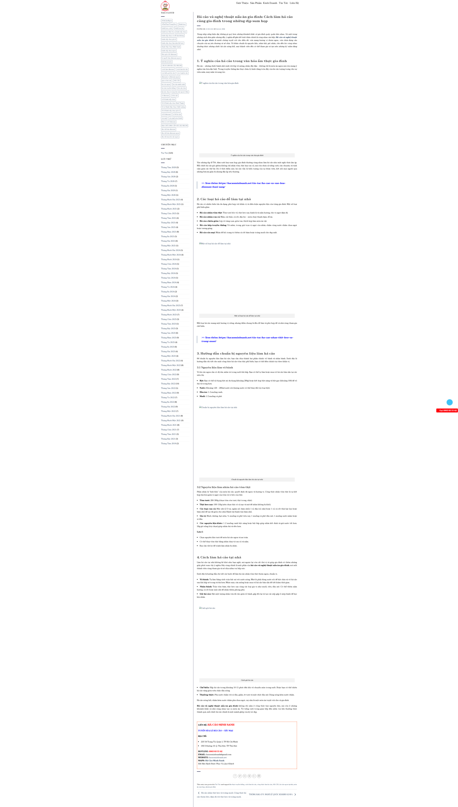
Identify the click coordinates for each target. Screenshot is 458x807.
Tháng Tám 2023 (168, 324)
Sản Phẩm (256, 3)
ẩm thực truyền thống (237, 784)
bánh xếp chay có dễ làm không (173, 35)
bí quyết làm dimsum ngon (171, 58)
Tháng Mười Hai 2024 (170, 250)
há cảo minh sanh (179, 84)
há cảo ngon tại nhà (286, 784)
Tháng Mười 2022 (169, 370)
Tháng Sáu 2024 (168, 278)
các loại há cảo (182, 73)
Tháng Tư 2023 (167, 342)
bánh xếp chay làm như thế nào (172, 43)
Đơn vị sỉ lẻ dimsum (169, 122)
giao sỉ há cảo (166, 80)
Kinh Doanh (270, 3)
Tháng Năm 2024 (168, 282)
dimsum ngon (174, 77)
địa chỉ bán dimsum (168, 129)
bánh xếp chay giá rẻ (169, 39)
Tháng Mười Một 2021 (171, 420)
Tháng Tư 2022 (167, 397)
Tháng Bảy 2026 (168, 172)
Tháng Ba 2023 (167, 347)
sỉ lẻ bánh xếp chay (168, 99)
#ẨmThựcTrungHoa (169, 24)
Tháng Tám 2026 (168, 167)
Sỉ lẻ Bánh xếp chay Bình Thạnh (173, 103)
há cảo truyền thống (169, 88)
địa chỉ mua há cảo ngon (170, 137)
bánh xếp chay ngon (169, 50)
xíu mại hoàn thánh (175, 118)
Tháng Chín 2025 (168, 213)
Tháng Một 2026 (168, 195)
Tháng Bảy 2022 (168, 383)
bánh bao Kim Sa (168, 32)
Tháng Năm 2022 (168, 393)
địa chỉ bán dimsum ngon (170, 133)
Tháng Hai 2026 (168, 190)
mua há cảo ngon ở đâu (180, 92)
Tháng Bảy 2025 (168, 222)
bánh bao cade (167, 28)
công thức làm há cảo (264, 784)
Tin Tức (283, 3)
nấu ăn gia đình (211, 787)
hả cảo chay (166, 92)
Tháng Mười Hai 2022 (170, 360)
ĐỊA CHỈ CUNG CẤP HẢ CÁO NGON (174, 125)
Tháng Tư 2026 (167, 181)
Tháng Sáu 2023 (168, 333)
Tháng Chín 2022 (168, 374)
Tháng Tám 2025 (168, 218)
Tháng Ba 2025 (167, 236)
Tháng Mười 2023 (169, 314)
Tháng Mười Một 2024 (171, 255)
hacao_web (220, 29)
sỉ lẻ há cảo (177, 114)
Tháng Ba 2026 (167, 186)
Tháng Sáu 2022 (168, 388)
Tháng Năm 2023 (168, 337)
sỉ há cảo (175, 95)
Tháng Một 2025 (168, 245)
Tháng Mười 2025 (169, 209)
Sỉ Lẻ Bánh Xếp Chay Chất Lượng (173, 107)
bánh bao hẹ (179, 28)
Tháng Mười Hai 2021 (170, 416)
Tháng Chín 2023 (168, 319)
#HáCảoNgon (167, 20)
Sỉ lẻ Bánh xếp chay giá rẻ (171, 110)
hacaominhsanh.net (218, 757)
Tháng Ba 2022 (167, 402)
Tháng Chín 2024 (168, 264)
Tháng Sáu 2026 (168, 176)
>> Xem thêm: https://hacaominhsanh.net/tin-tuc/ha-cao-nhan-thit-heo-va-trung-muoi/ (247, 339)
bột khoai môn (167, 62)
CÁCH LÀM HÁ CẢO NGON (171, 65)
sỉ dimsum (165, 95)
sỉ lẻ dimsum (166, 114)
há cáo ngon (166, 84)
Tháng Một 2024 (168, 301)
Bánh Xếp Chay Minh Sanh (171, 47)
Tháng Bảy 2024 (168, 273)
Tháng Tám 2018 (168, 443)
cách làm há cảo (182, 69)
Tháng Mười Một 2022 (171, 365)
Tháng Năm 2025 (168, 232)
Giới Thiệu (242, 3)
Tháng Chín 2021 (168, 429)
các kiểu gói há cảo (168, 73)
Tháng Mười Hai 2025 (170, 199)
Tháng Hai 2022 (168, 406)
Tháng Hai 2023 (168, 351)
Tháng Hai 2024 (168, 296)
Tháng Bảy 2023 (168, 328)
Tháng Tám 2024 (168, 268)
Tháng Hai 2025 (168, 241)
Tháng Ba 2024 (167, 291)
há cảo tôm (182, 88)
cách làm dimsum (168, 69)
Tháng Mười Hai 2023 (170, 305)
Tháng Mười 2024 (169, 259)
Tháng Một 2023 (168, 356)
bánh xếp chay (181, 32)
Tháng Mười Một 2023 (171, 310)
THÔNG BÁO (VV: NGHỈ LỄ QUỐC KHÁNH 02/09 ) (271, 794)
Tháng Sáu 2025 (168, 227)
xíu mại (164, 118)
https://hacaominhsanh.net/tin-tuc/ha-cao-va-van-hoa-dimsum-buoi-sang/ (243, 185)
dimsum (164, 77)
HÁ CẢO (177, 80)
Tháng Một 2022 (168, 411)
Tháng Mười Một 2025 (171, 204)
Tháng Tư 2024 (167, 287)
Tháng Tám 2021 (168, 434)
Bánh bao (182, 24)
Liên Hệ (294, 3)
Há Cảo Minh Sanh (214, 760)
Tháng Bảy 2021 (168, 439)
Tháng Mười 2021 (169, 425)
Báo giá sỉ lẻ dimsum (169, 54)
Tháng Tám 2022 (168, 379)
